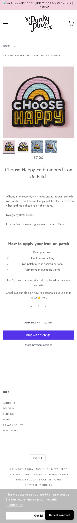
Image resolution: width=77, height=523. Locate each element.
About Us (9, 403)
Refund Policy (58, 474)
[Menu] (5, 23)
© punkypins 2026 (21, 469)
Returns (8, 414)
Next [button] (66, 102)
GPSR (57, 479)
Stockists (45, 479)
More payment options (38, 345)
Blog (64, 469)
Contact (14, 474)
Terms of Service (34, 474)
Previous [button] (10, 102)
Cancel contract (59, 515)
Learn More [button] (15, 505)
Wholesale (10, 430)
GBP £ (36, 457)
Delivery (8, 408)
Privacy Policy (13, 425)
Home (6, 46)
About (40, 469)
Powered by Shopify (38, 485)
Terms (7, 419)
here (44, 297)
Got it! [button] (38, 515)
